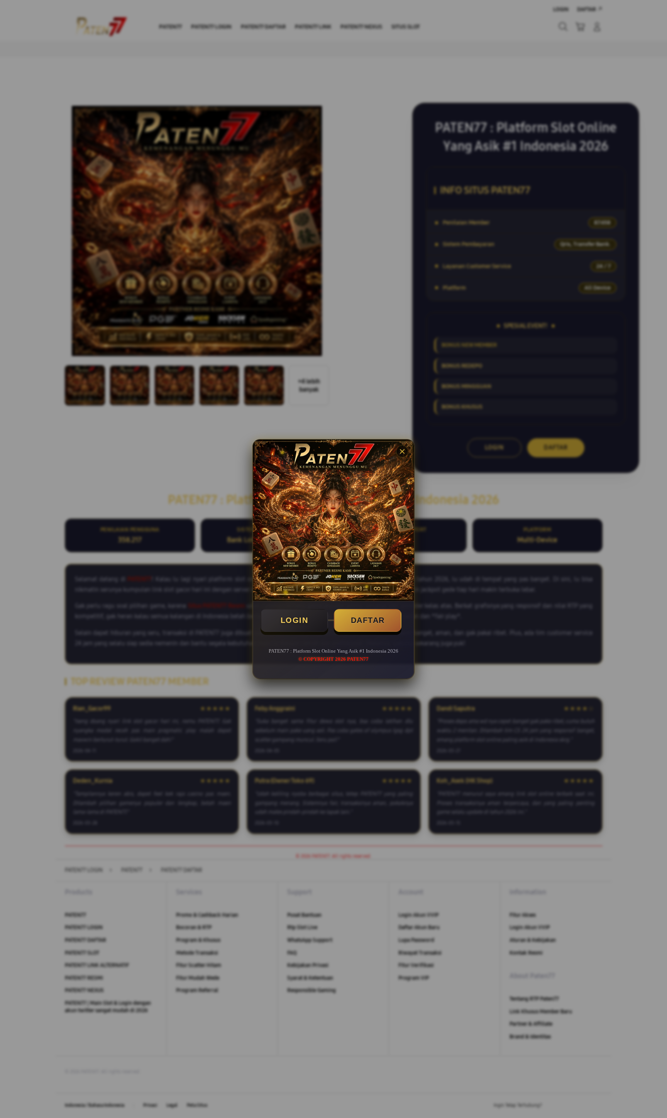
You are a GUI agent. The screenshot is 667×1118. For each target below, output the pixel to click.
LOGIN (294, 620)
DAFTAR (368, 620)
